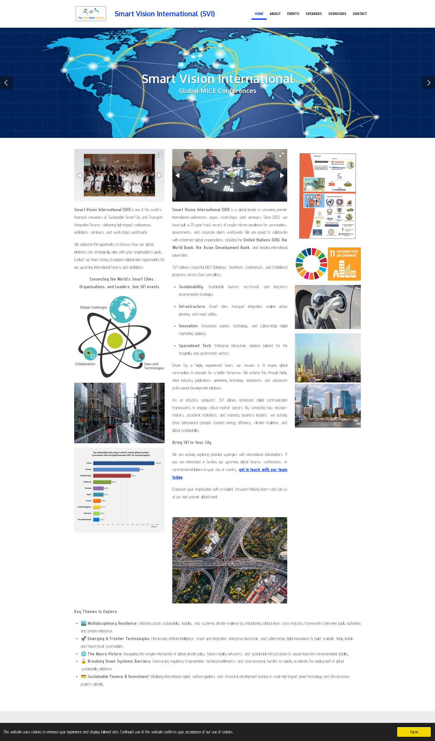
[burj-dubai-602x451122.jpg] (327, 358)
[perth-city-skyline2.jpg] (327, 405)
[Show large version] (229, 560)
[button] (159, 155)
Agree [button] (414, 732)
